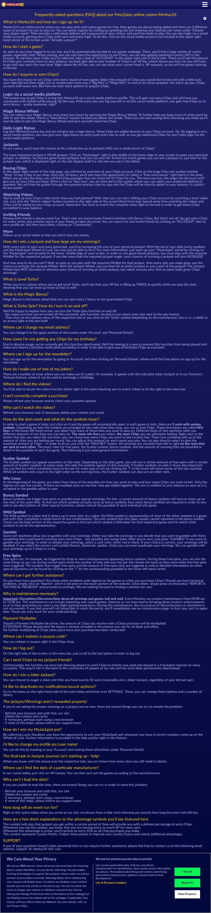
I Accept (187, 871)
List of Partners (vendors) (111, 883)
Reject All (187, 883)
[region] (105, 883)
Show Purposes (187, 894)
